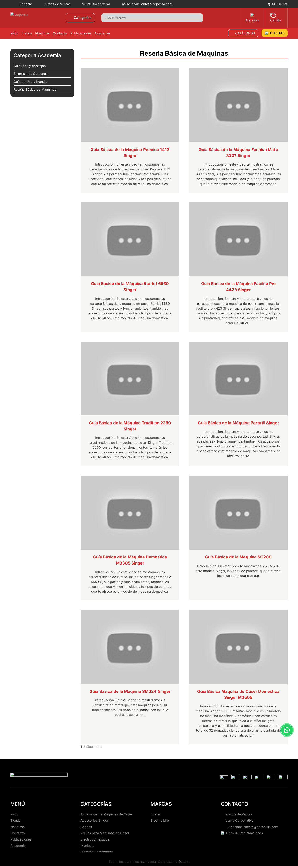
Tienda (27, 33)
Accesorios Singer (94, 820)
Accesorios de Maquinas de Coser (106, 814)
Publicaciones (80, 33)
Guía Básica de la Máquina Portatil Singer (238, 422)
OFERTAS (277, 33)
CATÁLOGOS (245, 33)
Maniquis (87, 846)
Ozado (183, 862)
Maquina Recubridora (96, 852)
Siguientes (94, 747)
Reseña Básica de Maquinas (35, 89)
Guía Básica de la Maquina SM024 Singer (129, 691)
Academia (102, 33)
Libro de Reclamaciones (244, 833)
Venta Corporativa (96, 4)
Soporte (25, 4)
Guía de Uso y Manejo (30, 82)
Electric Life (160, 820)
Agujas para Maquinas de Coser (104, 833)
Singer (155, 814)
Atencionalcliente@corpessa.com (147, 4)
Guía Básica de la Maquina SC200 (238, 557)
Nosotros (42, 33)
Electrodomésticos (94, 839)
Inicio (14, 33)
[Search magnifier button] (199, 17)
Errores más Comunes (30, 74)
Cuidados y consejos (30, 66)
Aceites (86, 827)
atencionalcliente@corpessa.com (252, 827)
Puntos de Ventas (57, 4)
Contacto (60, 33)
